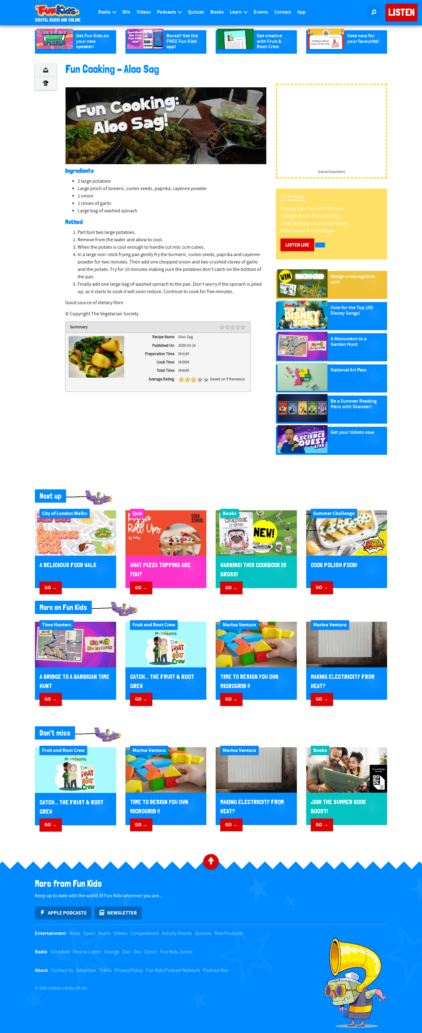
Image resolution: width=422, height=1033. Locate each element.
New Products (228, 933)
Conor (150, 952)
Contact (282, 12)
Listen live (297, 245)
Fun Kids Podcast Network (173, 970)
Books (217, 12)
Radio (105, 12)
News (74, 933)
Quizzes (196, 12)
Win (126, 12)
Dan (126, 952)
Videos (144, 12)
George (111, 952)
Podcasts (167, 12)
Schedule (60, 952)
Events (261, 12)
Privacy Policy (129, 970)
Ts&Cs (105, 970)
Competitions (145, 933)
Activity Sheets (177, 933)
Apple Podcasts (67, 913)
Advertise (86, 970)
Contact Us (62, 970)
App (301, 12)
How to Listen (87, 952)
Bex (137, 952)
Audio (104, 933)
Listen (401, 12)
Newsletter (122, 913)
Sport (89, 933)
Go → (50, 587)
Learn (236, 12)
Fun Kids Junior (176, 952)
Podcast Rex (215, 970)
